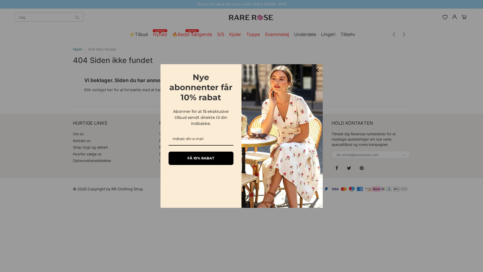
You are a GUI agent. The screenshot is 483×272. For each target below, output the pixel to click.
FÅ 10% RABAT (200, 158)
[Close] (317, 70)
